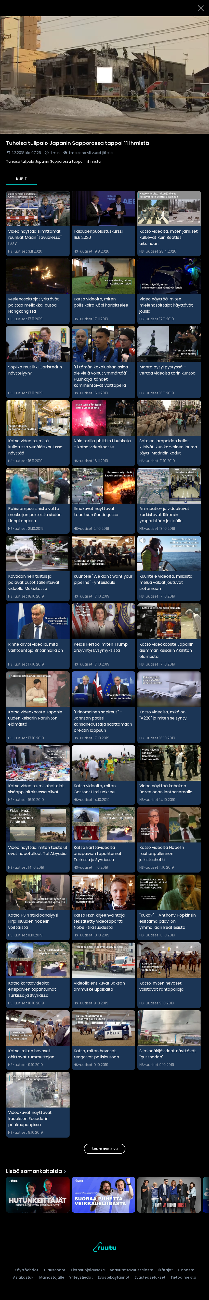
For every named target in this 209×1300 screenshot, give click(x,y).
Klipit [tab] (21, 178)
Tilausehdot (54, 1270)
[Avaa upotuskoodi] (199, 22)
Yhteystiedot (81, 1277)
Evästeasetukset (150, 1277)
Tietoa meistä (183, 1277)
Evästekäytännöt (113, 1277)
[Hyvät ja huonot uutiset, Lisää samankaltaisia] (169, 1195)
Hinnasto (186, 1270)
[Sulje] (201, 8)
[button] (104, 75)
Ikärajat (165, 1270)
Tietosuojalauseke (88, 1270)
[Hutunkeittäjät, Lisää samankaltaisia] (38, 1195)
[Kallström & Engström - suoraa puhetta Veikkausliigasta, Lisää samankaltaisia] (103, 1195)
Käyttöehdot (26, 1270)
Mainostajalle (51, 1277)
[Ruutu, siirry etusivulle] (104, 1248)
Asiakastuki (23, 1277)
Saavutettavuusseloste (131, 1270)
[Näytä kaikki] (104, 1194)
